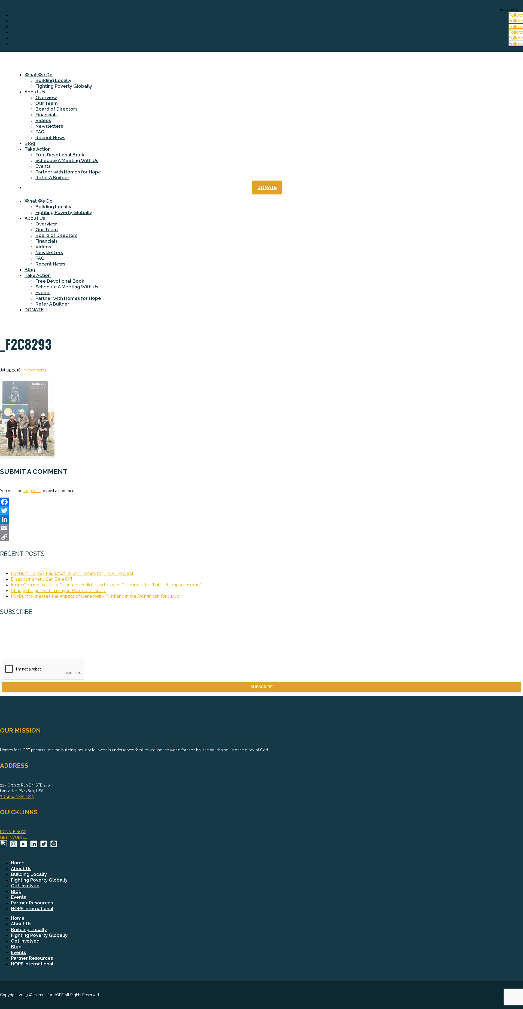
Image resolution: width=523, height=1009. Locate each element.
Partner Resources (32, 903)
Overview (46, 97)
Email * (8, 641)
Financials (46, 114)
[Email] (261, 528)
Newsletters (49, 126)
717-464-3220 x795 (17, 796)
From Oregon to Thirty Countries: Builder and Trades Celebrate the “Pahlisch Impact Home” (106, 584)
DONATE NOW (13, 832)
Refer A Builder (52, 177)
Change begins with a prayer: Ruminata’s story (58, 590)
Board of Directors (56, 109)
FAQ (40, 132)
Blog (30, 143)
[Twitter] (261, 510)
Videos (43, 120)
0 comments (35, 370)
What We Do (39, 74)
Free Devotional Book (59, 154)
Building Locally (53, 80)
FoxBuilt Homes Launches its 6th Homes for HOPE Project (72, 573)
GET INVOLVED (14, 837)
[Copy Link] (261, 536)
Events (42, 166)
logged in (32, 491)
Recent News (50, 137)
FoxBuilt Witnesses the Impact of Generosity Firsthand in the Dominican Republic (95, 596)
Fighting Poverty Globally (63, 86)
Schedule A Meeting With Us (66, 160)
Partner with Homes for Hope (68, 172)
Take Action (38, 149)
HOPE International (32, 908)
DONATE (267, 187)
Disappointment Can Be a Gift (41, 579)
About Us (35, 92)
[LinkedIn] (261, 519)
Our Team (46, 103)
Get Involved (25, 885)
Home (18, 862)
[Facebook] (261, 502)
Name (7, 623)
